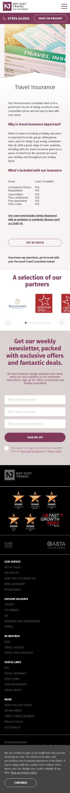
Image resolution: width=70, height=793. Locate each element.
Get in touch (12, 567)
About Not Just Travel (18, 705)
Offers (8, 627)
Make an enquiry (14, 584)
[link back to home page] (35, 475)
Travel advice (13, 690)
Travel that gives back (18, 653)
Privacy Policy (13, 722)
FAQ (6, 668)
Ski (6, 616)
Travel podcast (14, 647)
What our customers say (20, 578)
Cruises (9, 604)
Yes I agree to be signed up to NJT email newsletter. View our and (37, 450)
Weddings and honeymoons (22, 621)
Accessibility (12, 727)
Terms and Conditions (32, 451)
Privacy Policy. (55, 451)
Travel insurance (15, 673)
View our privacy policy (24, 772)
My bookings (12, 589)
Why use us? (11, 573)
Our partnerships (15, 685)
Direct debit (12, 679)
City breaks (11, 610)
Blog (7, 642)
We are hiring (12, 711)
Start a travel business (19, 716)
